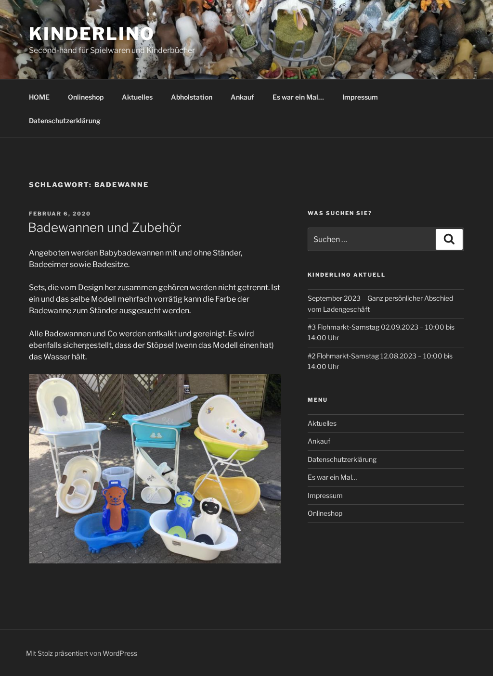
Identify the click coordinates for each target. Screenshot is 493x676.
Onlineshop (86, 97)
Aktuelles (137, 97)
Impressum (360, 97)
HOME (39, 97)
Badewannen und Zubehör (105, 227)
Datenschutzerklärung (65, 120)
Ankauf (242, 97)
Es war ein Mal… (298, 97)
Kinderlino (92, 33)
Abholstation (191, 97)
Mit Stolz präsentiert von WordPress (81, 653)
